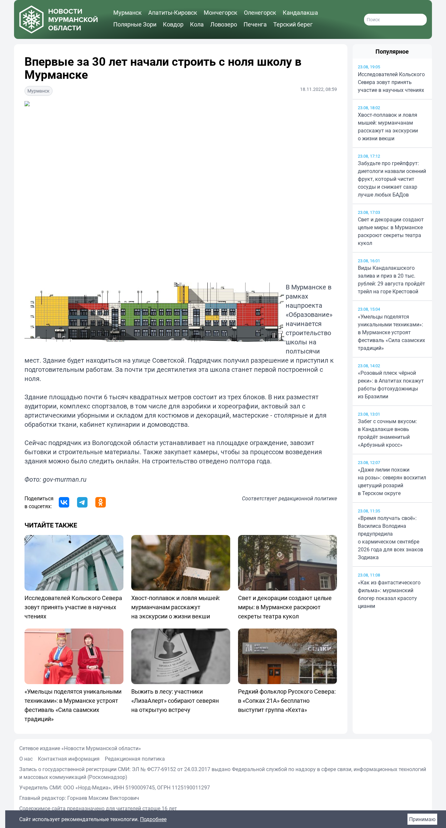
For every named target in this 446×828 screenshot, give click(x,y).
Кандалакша (300, 12)
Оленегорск (260, 12)
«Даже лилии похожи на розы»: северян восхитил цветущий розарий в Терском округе (392, 481)
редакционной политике (308, 498)
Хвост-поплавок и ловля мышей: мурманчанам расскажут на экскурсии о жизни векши (388, 126)
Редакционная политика (135, 758)
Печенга (255, 24)
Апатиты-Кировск (172, 12)
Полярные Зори (134, 24)
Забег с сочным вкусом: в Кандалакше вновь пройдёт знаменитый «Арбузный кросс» (387, 433)
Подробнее (153, 819)
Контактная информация (69, 758)
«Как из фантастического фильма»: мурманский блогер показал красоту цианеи (389, 594)
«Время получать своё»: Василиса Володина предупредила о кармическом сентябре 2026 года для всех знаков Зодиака (390, 537)
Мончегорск (220, 12)
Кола (197, 24)
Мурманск (127, 12)
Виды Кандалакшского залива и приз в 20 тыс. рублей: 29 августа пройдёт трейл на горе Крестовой (391, 279)
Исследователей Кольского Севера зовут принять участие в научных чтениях (391, 82)
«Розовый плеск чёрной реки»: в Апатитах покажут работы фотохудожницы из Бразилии (391, 384)
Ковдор (173, 24)
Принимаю (422, 819)
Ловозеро (223, 24)
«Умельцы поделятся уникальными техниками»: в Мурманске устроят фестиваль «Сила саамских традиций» (391, 332)
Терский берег (293, 24)
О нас (26, 758)
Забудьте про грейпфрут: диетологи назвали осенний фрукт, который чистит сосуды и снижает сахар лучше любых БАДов (392, 179)
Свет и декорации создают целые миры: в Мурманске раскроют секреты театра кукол (391, 231)
